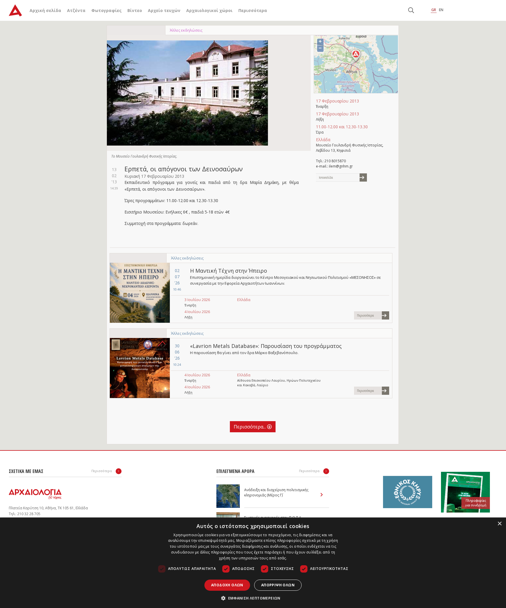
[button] (253, 598)
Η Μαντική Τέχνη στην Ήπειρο (228, 270)
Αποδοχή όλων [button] (227, 585)
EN (441, 9)
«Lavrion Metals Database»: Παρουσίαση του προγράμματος (266, 345)
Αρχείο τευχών (164, 10)
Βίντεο (134, 10)
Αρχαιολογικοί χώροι (209, 10)
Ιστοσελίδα (326, 177)
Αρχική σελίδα (45, 10)
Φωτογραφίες (106, 10)
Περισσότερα (252, 10)
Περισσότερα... (250, 426)
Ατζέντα (76, 10)
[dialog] (253, 563)
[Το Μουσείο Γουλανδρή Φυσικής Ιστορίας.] (187, 93)
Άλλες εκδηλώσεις (186, 30)
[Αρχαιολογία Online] (15, 10)
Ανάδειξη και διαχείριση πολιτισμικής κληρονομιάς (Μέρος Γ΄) (276, 492)
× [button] (499, 524)
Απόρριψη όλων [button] (278, 585)
